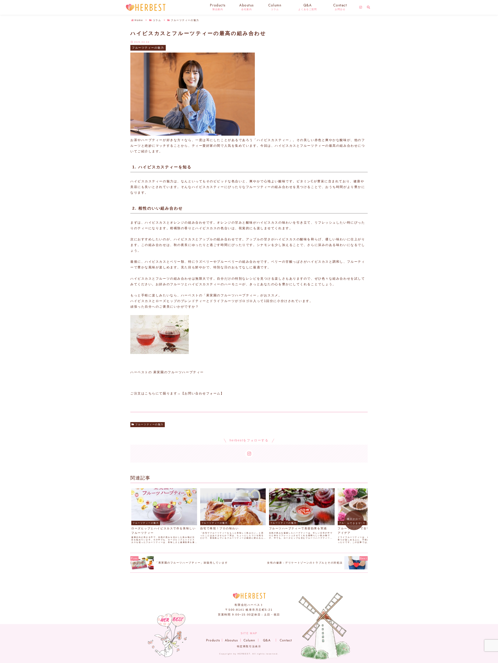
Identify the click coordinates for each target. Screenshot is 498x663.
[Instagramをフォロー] (360, 7)
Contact (286, 640)
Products (213, 640)
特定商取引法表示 (249, 646)
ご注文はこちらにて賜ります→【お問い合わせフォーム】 (177, 393)
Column (249, 640)
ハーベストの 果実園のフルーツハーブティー (167, 372)
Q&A (267, 640)
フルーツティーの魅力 (149, 424)
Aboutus (231, 640)
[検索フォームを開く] (368, 7)
